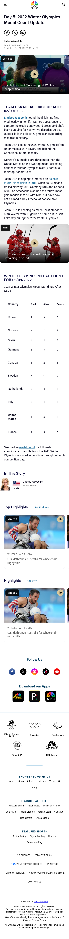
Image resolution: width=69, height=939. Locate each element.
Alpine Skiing (20, 836)
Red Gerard (26, 818)
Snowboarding (29, 485)
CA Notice (52, 864)
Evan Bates (34, 806)
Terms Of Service (14, 873)
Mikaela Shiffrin (17, 806)
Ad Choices (23, 855)
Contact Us (34, 882)
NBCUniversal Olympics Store (47, 873)
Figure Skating (37, 836)
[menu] (5, 5)
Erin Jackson (42, 818)
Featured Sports (34, 832)
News (12, 781)
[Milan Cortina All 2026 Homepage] (34, 5)
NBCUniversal (41, 902)
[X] (23, 671)
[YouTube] (57, 671)
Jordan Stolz (44, 812)
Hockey (52, 836)
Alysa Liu (59, 812)
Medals (42, 781)
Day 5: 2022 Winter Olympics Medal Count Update (32, 20)
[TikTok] (46, 671)
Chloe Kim (11, 812)
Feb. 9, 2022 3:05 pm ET (16, 46)
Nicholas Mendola (13, 42)
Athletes (31, 781)
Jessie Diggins (27, 812)
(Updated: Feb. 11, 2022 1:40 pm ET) (21, 48)
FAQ (34, 788)
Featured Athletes (34, 801)
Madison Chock (51, 806)
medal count (27, 447)
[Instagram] (34, 671)
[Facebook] (12, 671)
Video (21, 781)
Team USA (54, 781)
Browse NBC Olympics (34, 777)
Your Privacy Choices (29, 864)
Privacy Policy (43, 855)
